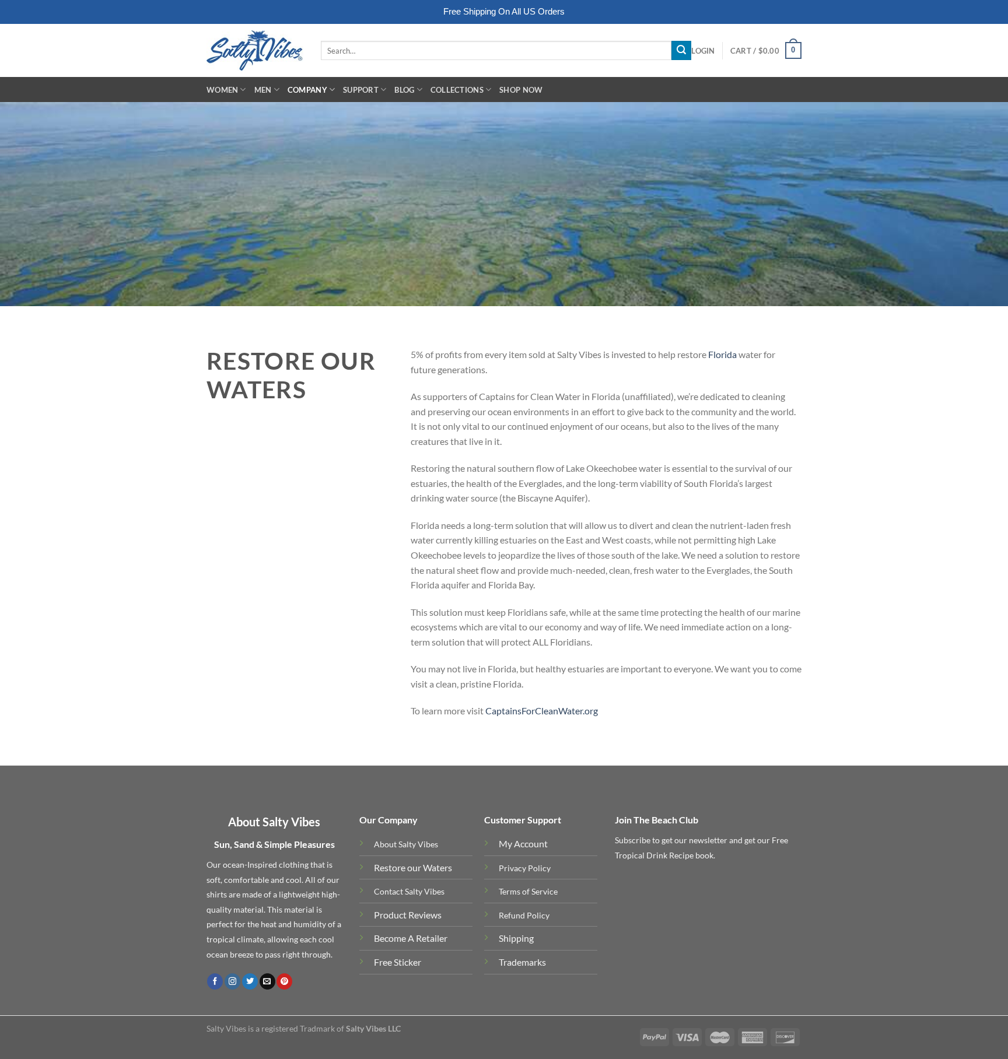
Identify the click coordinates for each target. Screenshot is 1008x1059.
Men (263, 89)
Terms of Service (528, 891)
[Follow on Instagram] (232, 981)
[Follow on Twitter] (250, 981)
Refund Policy (524, 915)
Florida (722, 354)
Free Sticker (397, 961)
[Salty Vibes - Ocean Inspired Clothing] (254, 50)
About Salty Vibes (406, 844)
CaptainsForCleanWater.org (541, 710)
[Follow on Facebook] (215, 981)
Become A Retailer (410, 938)
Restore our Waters (413, 867)
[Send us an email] (267, 981)
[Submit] (681, 51)
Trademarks (522, 961)
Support (361, 89)
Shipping (516, 938)
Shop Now (520, 89)
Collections (457, 89)
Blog (404, 89)
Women (222, 89)
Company (307, 89)
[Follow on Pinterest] (284, 981)
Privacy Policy (525, 868)
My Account (523, 843)
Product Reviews (408, 914)
